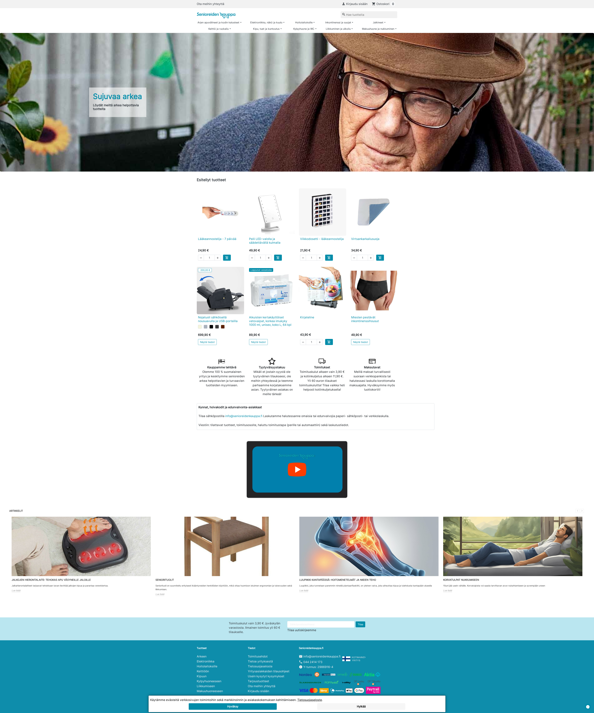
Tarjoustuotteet (258, 681)
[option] (297, 102)
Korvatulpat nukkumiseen (461, 579)
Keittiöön (203, 671)
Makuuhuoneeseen (210, 691)
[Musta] (211, 327)
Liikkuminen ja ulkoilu (338, 28)
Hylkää (361, 706)
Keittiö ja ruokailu (218, 28)
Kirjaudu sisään (258, 691)
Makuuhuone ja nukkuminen (378, 28)
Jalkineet (378, 22)
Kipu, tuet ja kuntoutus (266, 28)
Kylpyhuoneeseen (209, 681)
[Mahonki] (223, 327)
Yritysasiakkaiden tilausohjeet (268, 671)
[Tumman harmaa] (217, 327)
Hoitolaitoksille (304, 22)
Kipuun (202, 676)
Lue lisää (16, 590)
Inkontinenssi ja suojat (338, 22)
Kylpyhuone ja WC (303, 28)
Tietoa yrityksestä (260, 661)
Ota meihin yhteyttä (210, 4)
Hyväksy (232, 706)
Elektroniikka (205, 661)
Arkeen (202, 656)
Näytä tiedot (207, 342)
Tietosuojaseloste (260, 666)
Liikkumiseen (206, 686)
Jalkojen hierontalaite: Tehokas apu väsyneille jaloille (51, 579)
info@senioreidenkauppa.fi (244, 416)
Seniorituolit (164, 579)
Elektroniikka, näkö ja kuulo (266, 22)
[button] (354, 4)
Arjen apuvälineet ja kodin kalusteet (218, 22)
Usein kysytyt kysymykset (266, 676)
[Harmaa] (205, 327)
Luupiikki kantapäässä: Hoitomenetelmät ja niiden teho (337, 579)
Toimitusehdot (258, 656)
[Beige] (200, 327)
